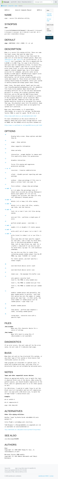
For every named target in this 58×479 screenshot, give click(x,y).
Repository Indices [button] (26, 2)
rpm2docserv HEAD (44, 476)
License (51, 476)
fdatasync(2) (9, 59)
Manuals (4, 5)
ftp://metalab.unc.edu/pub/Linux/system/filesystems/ (23, 429)
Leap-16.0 (49, 34)
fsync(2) (19, 59)
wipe (16, 5)
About (19, 2)
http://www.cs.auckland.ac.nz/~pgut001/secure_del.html (23, 125)
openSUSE (14, 2)
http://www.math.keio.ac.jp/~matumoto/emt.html (20, 116)
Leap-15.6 (10, 5)
